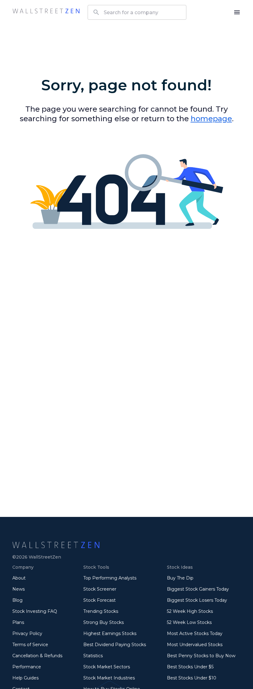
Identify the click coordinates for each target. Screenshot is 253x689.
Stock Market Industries (109, 678)
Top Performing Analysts (109, 578)
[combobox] (137, 12)
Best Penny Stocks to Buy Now (201, 655)
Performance (26, 667)
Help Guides (25, 678)
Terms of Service (30, 644)
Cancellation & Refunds (37, 655)
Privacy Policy (27, 633)
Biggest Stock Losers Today (197, 600)
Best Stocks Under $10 (191, 678)
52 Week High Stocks (190, 611)
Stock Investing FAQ (34, 611)
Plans (18, 622)
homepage (211, 118)
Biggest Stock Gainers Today (198, 589)
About (19, 578)
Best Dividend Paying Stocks (114, 644)
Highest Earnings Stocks (109, 633)
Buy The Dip (180, 578)
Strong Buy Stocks (103, 622)
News (18, 589)
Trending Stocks (100, 611)
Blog (17, 600)
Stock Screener (99, 589)
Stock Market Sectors (106, 667)
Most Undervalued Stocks (194, 644)
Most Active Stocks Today (194, 633)
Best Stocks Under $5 (190, 667)
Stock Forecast (99, 600)
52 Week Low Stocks (189, 622)
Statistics (93, 655)
